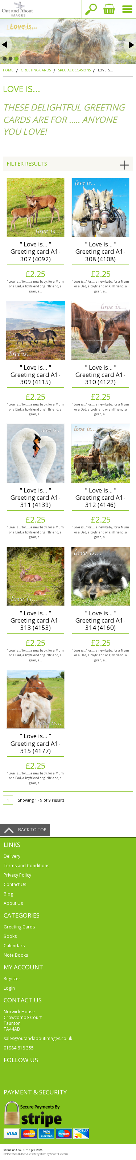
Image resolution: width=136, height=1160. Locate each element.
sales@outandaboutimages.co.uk (38, 1038)
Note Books (16, 955)
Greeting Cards (19, 927)
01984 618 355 (19, 1048)
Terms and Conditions (26, 865)
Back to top (32, 830)
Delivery (12, 856)
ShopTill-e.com (59, 1154)
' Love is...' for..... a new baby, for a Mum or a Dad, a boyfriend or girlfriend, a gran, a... (35, 286)
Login (9, 988)
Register (12, 979)
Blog (8, 894)
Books (10, 936)
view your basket (109, 9)
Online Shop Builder (15, 1154)
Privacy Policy (17, 875)
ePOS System (37, 1154)
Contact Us (15, 884)
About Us (13, 903)
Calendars (14, 946)
